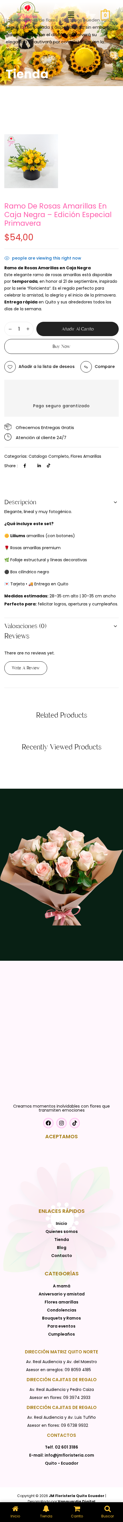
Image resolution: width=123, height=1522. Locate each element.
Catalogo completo (49, 456)
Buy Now (61, 346)
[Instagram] (61, 1123)
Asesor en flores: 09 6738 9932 (57, 1425)
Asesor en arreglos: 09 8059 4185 (58, 1370)
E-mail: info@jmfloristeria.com (61, 1455)
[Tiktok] (49, 466)
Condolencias (61, 1310)
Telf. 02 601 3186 (61, 1447)
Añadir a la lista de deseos (47, 366)
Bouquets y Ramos (61, 1318)
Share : (11, 466)
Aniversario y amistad (62, 1294)
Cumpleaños (61, 1334)
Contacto (61, 1255)
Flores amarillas (86, 456)
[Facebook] (24, 466)
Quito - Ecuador (61, 1463)
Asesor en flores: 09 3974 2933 (59, 1397)
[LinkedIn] (39, 466)
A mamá (61, 1286)
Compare (105, 366)
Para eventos (61, 1326)
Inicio (61, 1223)
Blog (61, 1247)
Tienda (61, 1239)
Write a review (26, 668)
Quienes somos (61, 1231)
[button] (71, 15)
